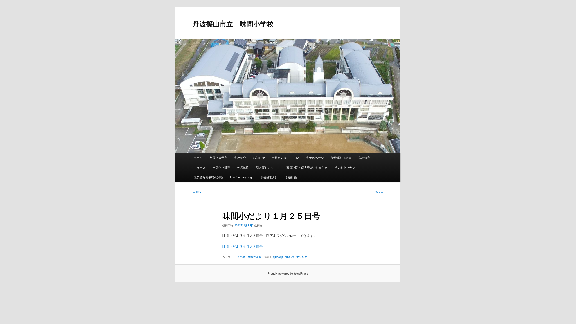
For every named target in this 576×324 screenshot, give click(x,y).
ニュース (199, 167)
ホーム (198, 157)
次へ (379, 192)
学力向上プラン (345, 167)
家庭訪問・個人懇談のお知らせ (306, 167)
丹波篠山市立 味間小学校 (233, 23)
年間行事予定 (218, 157)
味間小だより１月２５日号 (242, 246)
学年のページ (315, 157)
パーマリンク (299, 257)
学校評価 (291, 177)
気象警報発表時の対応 (208, 177)
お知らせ (259, 157)
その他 (241, 257)
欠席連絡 (243, 167)
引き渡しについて (267, 167)
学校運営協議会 (341, 157)
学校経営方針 (269, 177)
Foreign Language (241, 177)
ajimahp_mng (281, 257)
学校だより (279, 157)
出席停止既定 (221, 167)
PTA (296, 157)
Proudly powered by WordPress (288, 273)
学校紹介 (240, 157)
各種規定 (364, 157)
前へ (197, 192)
